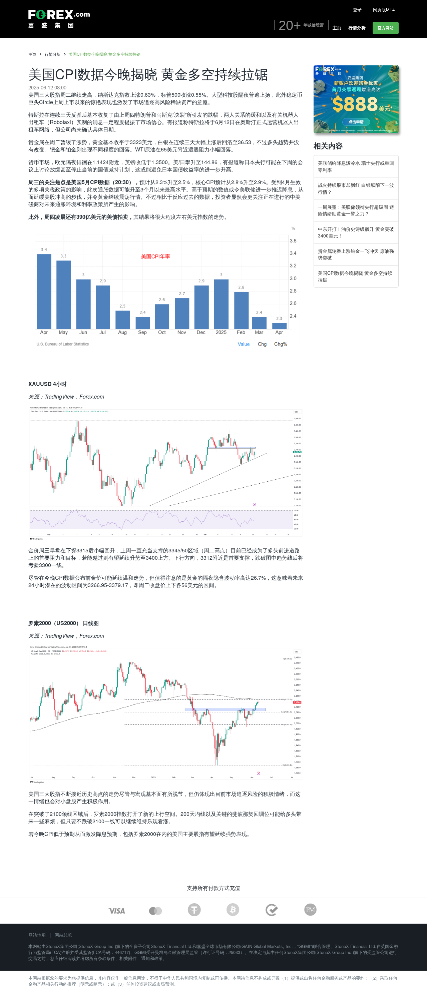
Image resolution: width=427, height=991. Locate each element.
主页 (32, 54)
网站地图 (37, 935)
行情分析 (53, 54)
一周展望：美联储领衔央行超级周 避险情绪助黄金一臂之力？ (356, 210)
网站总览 (63, 935)
